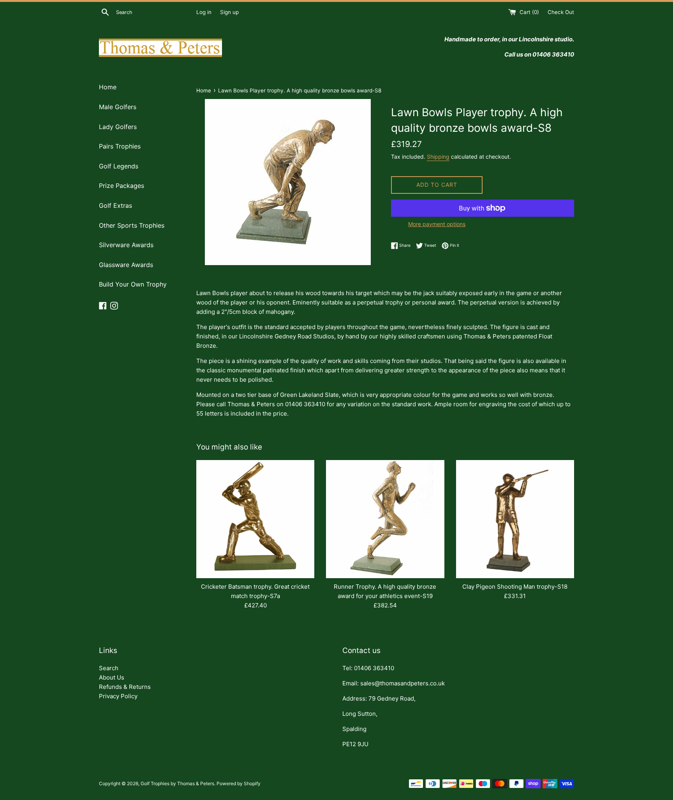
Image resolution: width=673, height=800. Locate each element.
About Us (111, 677)
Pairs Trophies (120, 146)
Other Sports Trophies (131, 225)
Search (108, 668)
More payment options (436, 224)
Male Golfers (117, 107)
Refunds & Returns (125, 686)
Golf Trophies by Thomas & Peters (177, 783)
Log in (203, 12)
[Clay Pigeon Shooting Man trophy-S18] (515, 519)
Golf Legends (118, 166)
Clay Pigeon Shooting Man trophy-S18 (514, 586)
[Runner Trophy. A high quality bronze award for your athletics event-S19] (385, 519)
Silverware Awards (126, 245)
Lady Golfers (118, 127)
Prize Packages (121, 185)
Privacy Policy (118, 696)
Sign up (229, 12)
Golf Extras (115, 205)
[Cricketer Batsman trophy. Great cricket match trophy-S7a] (255, 519)
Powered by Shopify (239, 783)
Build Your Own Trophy (133, 284)
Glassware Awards (126, 265)
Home (107, 87)
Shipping (438, 156)
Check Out (561, 12)
